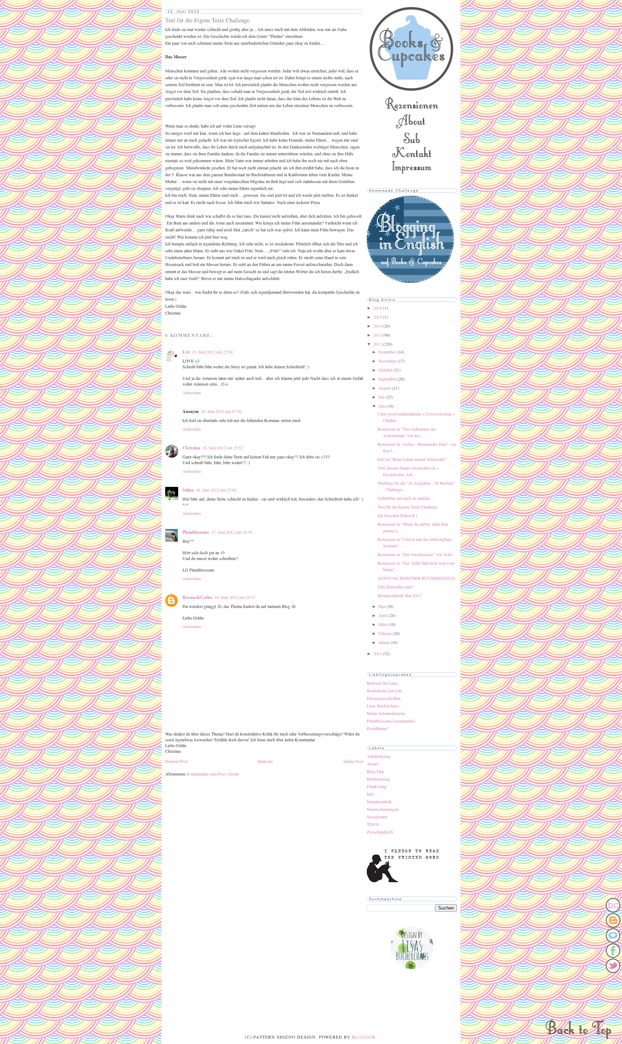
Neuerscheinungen (382, 809)
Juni (382, 406)
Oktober (385, 370)
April (383, 615)
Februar (385, 633)
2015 (378, 317)
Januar (384, 642)
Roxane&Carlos (197, 597)
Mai (382, 606)
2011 (378, 653)
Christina (191, 448)
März (383, 624)
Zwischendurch (380, 832)
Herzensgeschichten (384, 698)
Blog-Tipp (375, 771)
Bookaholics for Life (384, 690)
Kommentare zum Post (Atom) (212, 774)
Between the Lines (382, 683)
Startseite (265, 761)
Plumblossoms (195, 532)
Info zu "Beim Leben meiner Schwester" (412, 459)
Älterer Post (353, 761)
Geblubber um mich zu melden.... (406, 498)
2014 (378, 326)
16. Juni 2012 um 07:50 (221, 411)
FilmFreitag (377, 786)
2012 (378, 344)
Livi (186, 352)
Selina (188, 490)
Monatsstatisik (379, 801)
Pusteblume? (377, 728)
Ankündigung (379, 756)
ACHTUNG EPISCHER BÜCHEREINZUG (416, 578)
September (387, 379)
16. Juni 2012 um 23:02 (216, 490)
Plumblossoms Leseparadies (391, 721)
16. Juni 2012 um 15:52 (222, 447)
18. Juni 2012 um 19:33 (235, 597)
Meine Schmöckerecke (386, 713)
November (387, 361)
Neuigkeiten (377, 816)
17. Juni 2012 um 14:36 (231, 532)
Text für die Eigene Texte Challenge (408, 507)
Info (370, 794)
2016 (378, 308)
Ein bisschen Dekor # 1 (398, 515)
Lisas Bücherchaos (383, 705)
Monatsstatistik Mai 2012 (399, 595)
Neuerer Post (176, 761)
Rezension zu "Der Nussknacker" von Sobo (415, 554)
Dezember (387, 352)
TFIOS (373, 824)
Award (372, 764)
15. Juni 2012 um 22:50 (212, 352)
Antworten (191, 392)
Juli (382, 397)
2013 (378, 335)
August (385, 388)
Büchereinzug (378, 779)
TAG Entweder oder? (396, 587)
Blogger (363, 1037)
